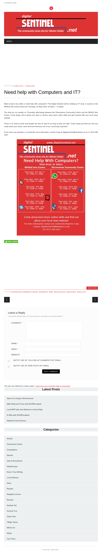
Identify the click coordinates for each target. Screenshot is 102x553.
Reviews (10, 500)
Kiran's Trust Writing (15, 472)
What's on (81, 292)
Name (14, 343)
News (9, 483)
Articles (10, 439)
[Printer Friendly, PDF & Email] (11, 242)
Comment (17, 323)
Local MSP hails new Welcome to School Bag (24, 409)
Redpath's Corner (14, 494)
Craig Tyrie (30, 86)
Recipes (10, 489)
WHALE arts (71, 292)
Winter (9, 533)
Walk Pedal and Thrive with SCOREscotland (24, 404)
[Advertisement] (51, 62)
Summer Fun (12, 511)
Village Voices (12, 522)
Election (10, 455)
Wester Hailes (60, 292)
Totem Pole (11, 516)
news (51, 292)
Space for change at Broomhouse (20, 398)
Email (14, 349)
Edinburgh (43, 292)
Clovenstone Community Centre (24, 292)
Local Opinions (13, 478)
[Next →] (95, 299)
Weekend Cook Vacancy (16, 421)
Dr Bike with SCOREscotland (18, 415)
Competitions (12, 450)
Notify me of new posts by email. (31, 366)
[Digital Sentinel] (51, 34)
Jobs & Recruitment (14, 461)
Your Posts (11, 539)
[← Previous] (7, 299)
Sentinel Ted (12, 505)
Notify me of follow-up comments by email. (37, 360)
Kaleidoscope (12, 466)
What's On (92, 288)
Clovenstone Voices (14, 444)
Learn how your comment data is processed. (52, 386)
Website (15, 355)
